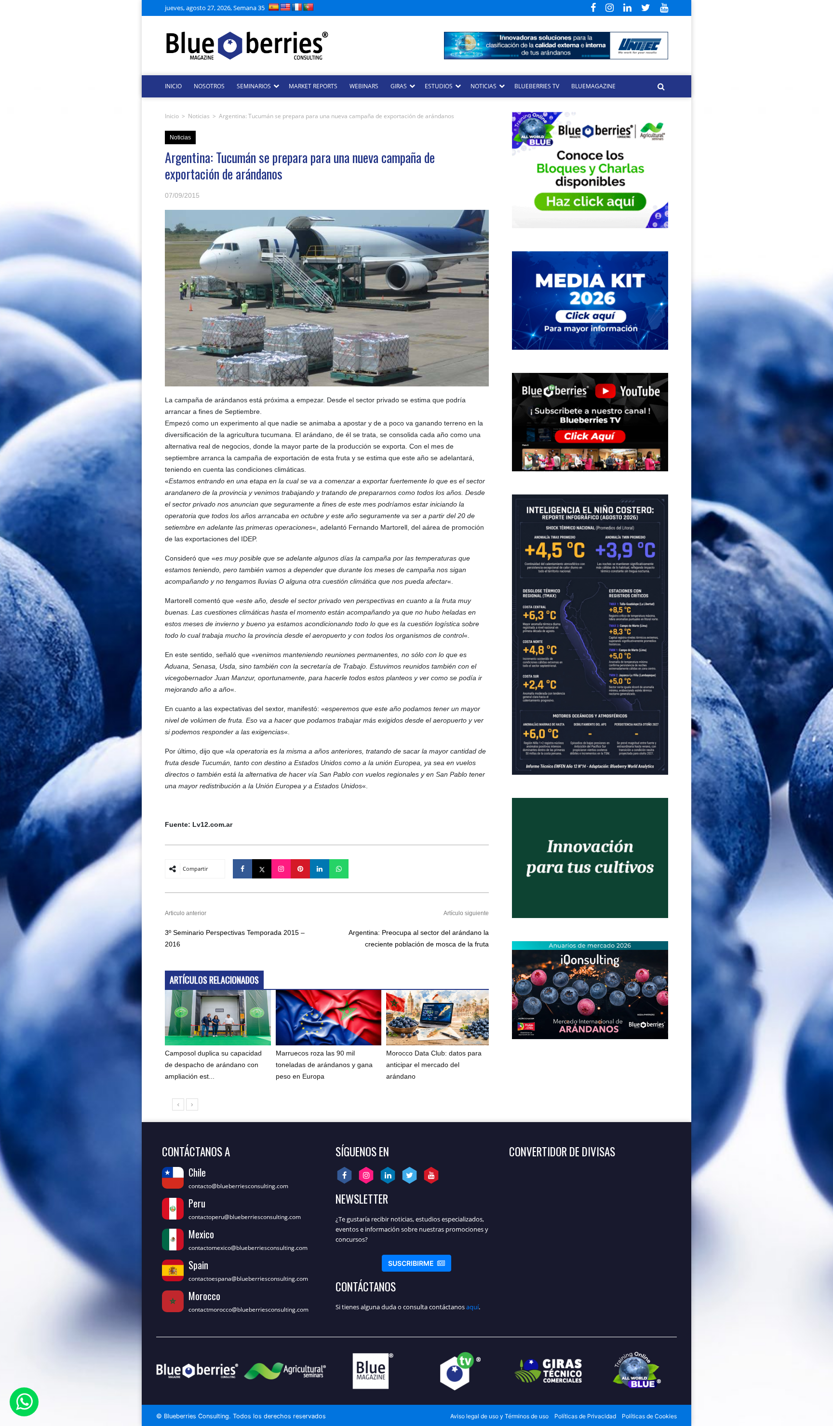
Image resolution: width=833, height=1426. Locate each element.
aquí (472, 1307)
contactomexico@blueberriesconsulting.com (248, 1248)
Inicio (172, 116)
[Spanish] (274, 7)
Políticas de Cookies (649, 1416)
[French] (297, 7)
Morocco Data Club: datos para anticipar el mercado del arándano (434, 1064)
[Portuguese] (308, 7)
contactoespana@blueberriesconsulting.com (248, 1279)
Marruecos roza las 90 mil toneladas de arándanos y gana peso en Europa (324, 1064)
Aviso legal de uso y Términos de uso (499, 1416)
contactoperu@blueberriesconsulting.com (244, 1217)
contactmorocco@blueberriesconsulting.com (248, 1309)
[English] (285, 7)
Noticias (199, 116)
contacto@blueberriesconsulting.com (238, 1186)
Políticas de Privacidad (585, 1416)
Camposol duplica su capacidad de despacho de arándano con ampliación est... (213, 1064)
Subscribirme (416, 1263)
